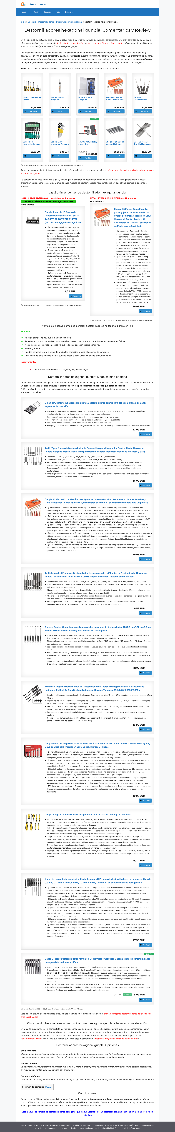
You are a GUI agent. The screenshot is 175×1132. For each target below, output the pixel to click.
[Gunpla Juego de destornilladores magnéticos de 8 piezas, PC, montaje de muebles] (32, 822)
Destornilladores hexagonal (69, 22)
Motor (57, 12)
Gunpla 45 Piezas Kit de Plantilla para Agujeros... (115, 98)
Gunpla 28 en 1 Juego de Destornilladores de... (58, 98)
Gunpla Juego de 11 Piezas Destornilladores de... (32, 98)
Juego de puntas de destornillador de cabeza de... (115, 143)
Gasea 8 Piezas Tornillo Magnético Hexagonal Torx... (142, 143)
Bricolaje (69, 12)
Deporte (47, 12)
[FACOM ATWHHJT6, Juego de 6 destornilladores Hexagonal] (87, 130)
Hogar (23, 12)
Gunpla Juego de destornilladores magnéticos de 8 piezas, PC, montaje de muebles (88, 814)
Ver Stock (33, 111)
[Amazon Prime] (38, 103)
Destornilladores (46, 22)
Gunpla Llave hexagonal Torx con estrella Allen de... (60, 143)
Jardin (36, 12)
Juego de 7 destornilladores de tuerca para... (31, 143)
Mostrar (48, 1087)
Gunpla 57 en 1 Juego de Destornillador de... (86, 98)
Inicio (23, 22)
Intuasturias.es (37, 4)
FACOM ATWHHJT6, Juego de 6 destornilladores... (87, 143)
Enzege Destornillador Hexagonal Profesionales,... (141, 98)
